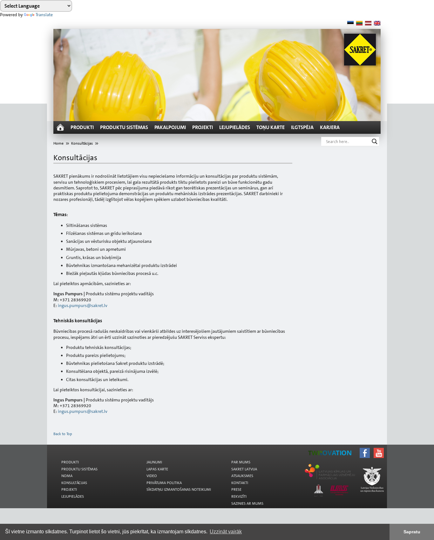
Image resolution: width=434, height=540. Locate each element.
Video (151, 475)
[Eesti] (350, 23)
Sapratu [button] (411, 531)
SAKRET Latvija (244, 469)
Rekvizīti (239, 496)
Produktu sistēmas (124, 127)
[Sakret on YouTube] (224, 447)
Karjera (330, 127)
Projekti (202, 127)
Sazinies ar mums (247, 503)
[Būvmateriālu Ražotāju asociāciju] (224, 455)
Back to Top (62, 433)
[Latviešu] (368, 23)
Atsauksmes (242, 475)
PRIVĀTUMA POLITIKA (164, 482)
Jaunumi (154, 462)
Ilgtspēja (302, 127)
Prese (236, 489)
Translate (44, 14)
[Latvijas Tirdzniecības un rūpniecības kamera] (224, 449)
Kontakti (239, 482)
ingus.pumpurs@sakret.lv (82, 305)
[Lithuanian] (359, 23)
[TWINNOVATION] (224, 451)
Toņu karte (270, 127)
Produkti (82, 127)
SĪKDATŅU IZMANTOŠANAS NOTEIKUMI (178, 489)
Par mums (240, 462)
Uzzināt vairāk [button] (226, 531)
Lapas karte (157, 469)
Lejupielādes (234, 127)
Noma (66, 475)
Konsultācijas (82, 143)
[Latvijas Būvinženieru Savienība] (224, 457)
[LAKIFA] (224, 453)
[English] (377, 23)
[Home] (60, 127)
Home (58, 143)
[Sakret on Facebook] (224, 446)
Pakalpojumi (170, 127)
